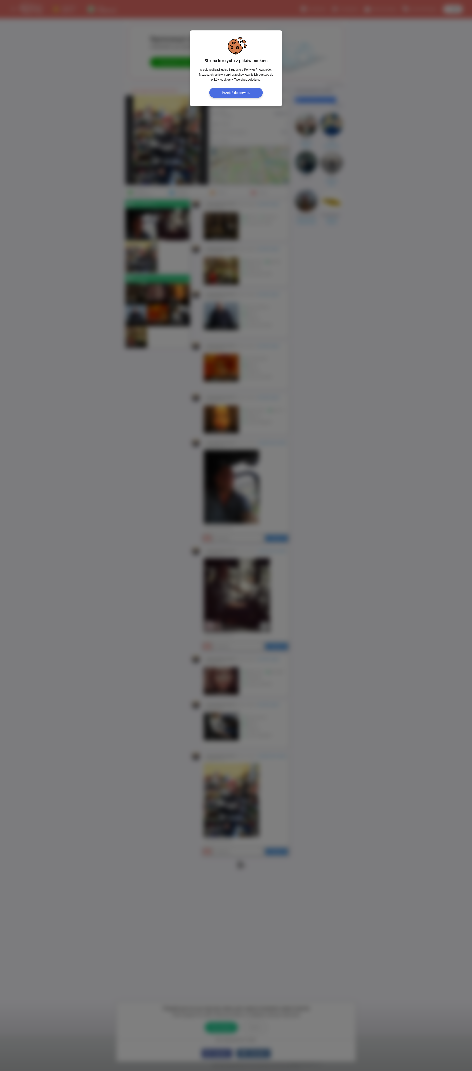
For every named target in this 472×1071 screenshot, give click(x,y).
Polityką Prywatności (257, 69)
